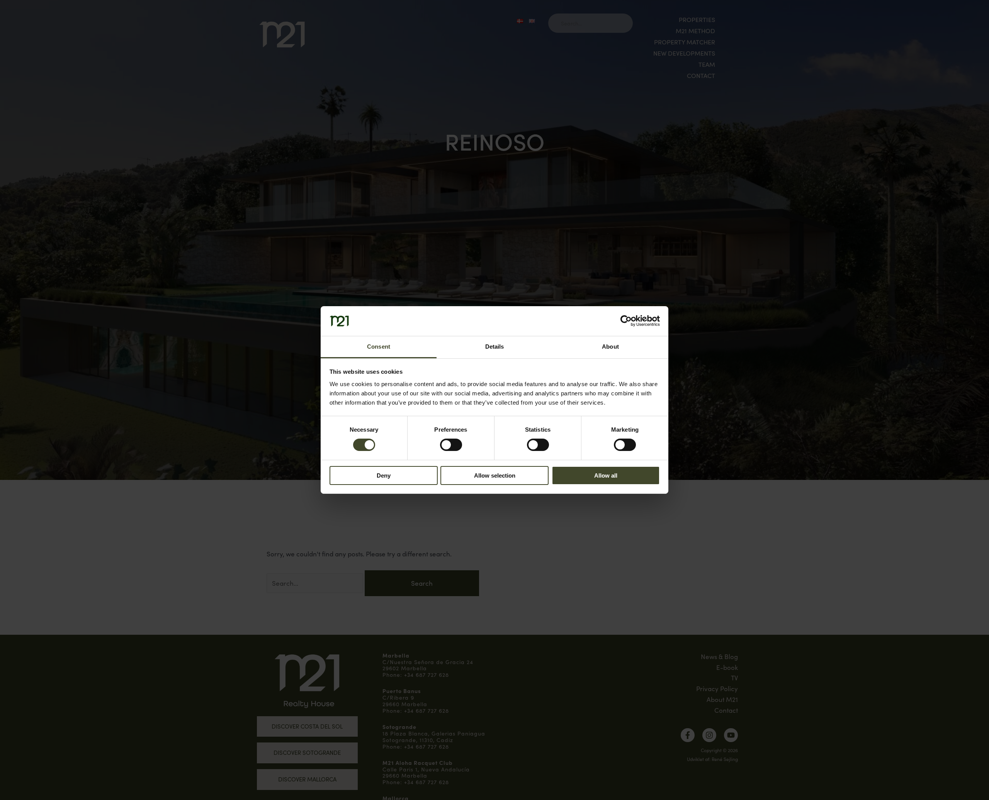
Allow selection (494, 475)
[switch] (451, 445)
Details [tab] (494, 346)
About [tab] (610, 346)
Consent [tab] (378, 346)
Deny (384, 475)
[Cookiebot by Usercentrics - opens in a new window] (626, 321)
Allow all (605, 475)
